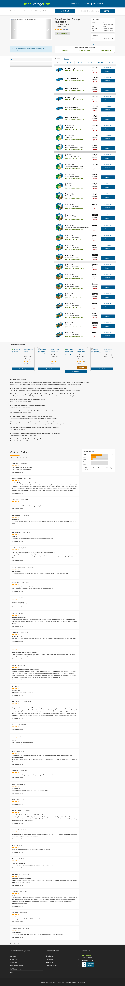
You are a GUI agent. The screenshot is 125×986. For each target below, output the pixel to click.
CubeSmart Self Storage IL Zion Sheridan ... (108, 351)
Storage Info (13, 962)
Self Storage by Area (16, 969)
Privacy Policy (71, 982)
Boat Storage (50, 956)
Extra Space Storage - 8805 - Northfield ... (81, 351)
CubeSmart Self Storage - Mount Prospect (55, 351)
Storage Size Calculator (17, 966)
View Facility (22, 369)
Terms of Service (80, 982)
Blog (11, 972)
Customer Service (88, 960)
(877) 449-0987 (97, 4)
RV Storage (49, 962)
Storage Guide (75, 4)
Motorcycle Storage (51, 966)
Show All (66, 59)
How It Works (14, 959)
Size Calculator (85, 4)
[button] (14, 29)
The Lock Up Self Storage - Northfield (28, 351)
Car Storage (49, 959)
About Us (13, 956)
